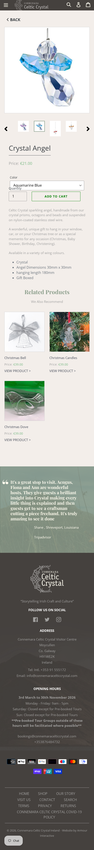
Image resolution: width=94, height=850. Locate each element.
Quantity (15, 188)
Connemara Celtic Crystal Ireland (38, 830)
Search (70, 799)
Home (24, 793)
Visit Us (24, 799)
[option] (23, 126)
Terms (23, 805)
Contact (47, 799)
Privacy (45, 805)
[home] (47, 591)
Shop (42, 793)
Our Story (65, 793)
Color (13, 177)
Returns (68, 805)
